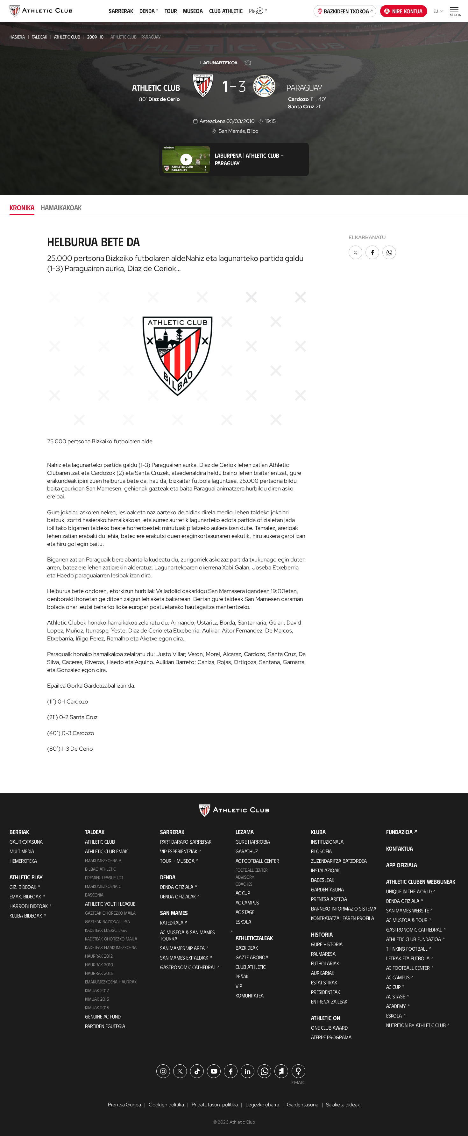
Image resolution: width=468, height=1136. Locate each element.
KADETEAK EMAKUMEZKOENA (111, 947)
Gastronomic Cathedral (188, 967)
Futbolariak (325, 963)
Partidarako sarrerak (185, 842)
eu (436, 11)
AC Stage (245, 912)
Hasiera (17, 36)
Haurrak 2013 (99, 973)
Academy (396, 1006)
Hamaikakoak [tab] (61, 207)
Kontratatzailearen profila (342, 918)
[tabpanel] (234, 491)
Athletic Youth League (110, 904)
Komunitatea (250, 995)
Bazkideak (247, 948)
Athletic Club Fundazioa (413, 939)
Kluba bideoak (26, 915)
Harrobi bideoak (29, 906)
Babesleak (322, 880)
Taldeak (39, 36)
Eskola (243, 921)
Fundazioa (399, 831)
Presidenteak (325, 992)
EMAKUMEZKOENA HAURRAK (111, 981)
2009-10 (95, 36)
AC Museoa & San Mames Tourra (187, 935)
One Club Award (329, 1028)
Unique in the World (409, 891)
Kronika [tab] (22, 207)
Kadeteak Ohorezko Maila (111, 938)
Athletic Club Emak (106, 851)
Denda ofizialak (178, 896)
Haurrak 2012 (99, 956)
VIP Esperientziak (178, 851)
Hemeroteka (23, 861)
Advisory (245, 877)
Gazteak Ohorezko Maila (110, 913)
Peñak (242, 976)
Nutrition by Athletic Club (416, 1025)
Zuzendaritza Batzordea (339, 861)
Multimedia (22, 851)
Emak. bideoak (25, 896)
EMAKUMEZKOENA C (103, 886)
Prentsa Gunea (124, 1104)
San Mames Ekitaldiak (184, 957)
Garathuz (247, 851)
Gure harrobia (253, 842)
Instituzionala (327, 842)
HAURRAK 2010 (99, 964)
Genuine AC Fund (103, 1016)
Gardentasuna (327, 889)
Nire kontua (407, 11)
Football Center (252, 870)
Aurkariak (322, 973)
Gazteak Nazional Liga (107, 921)
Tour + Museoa (177, 861)
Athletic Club (67, 36)
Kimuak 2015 (97, 1007)
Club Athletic (251, 967)
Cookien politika (166, 1104)
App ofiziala (401, 864)
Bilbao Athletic (100, 869)
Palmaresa (323, 954)
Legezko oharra (262, 1104)
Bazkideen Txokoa (346, 11)
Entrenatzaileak (329, 1001)
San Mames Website (407, 910)
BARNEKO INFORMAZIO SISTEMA (343, 908)
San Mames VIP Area (182, 948)
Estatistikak (324, 982)
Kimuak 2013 (97, 999)
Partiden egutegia (105, 1026)
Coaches (244, 884)
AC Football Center (257, 861)
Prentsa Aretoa (329, 899)
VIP (239, 986)
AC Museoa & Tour (407, 920)
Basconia (94, 894)
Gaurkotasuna (26, 842)
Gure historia (327, 944)
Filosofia (321, 851)
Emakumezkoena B (103, 860)
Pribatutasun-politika (215, 1104)
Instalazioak (325, 870)
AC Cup (243, 893)
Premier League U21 (104, 877)
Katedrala (171, 922)
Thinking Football (407, 949)
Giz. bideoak (23, 887)
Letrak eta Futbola (407, 958)
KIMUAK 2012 (97, 990)
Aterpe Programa (331, 1037)
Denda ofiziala (176, 887)
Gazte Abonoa (252, 957)
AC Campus (247, 902)
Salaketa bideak (343, 1104)
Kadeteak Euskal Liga (106, 930)
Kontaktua (399, 848)
